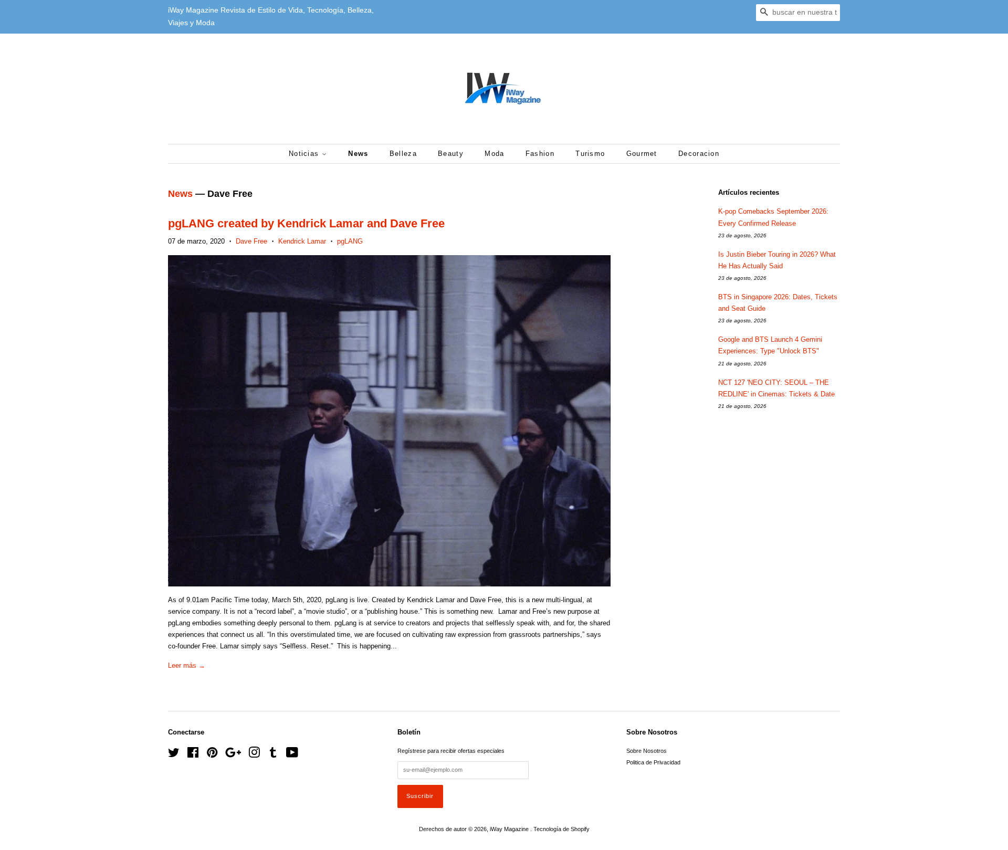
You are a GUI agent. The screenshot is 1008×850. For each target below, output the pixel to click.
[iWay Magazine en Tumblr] (273, 755)
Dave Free (251, 241)
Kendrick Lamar (302, 241)
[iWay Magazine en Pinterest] (212, 755)
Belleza (403, 154)
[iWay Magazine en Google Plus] (233, 755)
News (358, 154)
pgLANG (350, 241)
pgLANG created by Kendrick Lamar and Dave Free (306, 223)
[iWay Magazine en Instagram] (254, 755)
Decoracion (698, 154)
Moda (494, 154)
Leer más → (186, 665)
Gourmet (641, 154)
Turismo (590, 154)
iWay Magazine (510, 829)
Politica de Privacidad (653, 762)
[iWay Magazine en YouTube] (292, 755)
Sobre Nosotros (646, 751)
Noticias (305, 154)
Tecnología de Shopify (561, 829)
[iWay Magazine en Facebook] (193, 755)
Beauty (451, 154)
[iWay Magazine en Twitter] (174, 755)
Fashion (540, 154)
